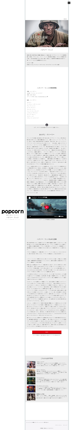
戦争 (32, 62)
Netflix (46, 332)
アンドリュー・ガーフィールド (39, 64)
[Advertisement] (46, 9)
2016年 (28, 64)
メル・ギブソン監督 (55, 64)
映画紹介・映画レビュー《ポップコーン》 (47, 428)
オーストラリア (48, 64)
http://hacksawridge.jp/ (41, 96)
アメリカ (31, 64)
